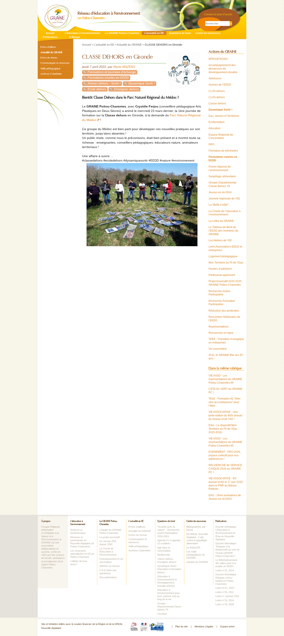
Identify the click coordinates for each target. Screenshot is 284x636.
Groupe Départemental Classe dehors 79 (222, 184)
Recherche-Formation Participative (222, 302)
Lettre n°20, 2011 (224, 592)
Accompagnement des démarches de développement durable (223, 69)
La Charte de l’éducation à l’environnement (225, 213)
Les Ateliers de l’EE (220, 240)
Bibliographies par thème (195, 528)
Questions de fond (180, 33)
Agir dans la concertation (164, 549)
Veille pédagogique (50, 68)
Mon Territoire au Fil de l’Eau (226, 262)
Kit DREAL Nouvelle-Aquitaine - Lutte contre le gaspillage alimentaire (197, 539)
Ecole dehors (97, 89)
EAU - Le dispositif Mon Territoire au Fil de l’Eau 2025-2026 (223, 429)
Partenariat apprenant (222, 275)
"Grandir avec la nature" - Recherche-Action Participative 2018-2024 (168, 531)
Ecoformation (217, 122)
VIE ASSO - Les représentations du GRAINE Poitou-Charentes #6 (225, 379)
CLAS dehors (217, 91)
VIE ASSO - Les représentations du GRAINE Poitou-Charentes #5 (225, 442)
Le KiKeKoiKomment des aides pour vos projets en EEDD (226, 563)
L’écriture (162, 614)
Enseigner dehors (126, 89)
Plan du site (181, 626)
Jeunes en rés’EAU (220, 192)
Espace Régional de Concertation (221, 136)
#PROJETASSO (218, 58)
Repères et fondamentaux (78, 531)
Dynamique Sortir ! (141, 83)
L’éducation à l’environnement (82, 33)
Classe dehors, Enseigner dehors (166, 560)
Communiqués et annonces (54, 63)
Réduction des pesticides (224, 310)
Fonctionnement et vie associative (111, 560)
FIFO (211, 144)
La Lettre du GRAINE (221, 220)
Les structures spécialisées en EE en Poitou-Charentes (82, 553)
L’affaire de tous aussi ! (78, 563)
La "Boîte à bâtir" (219, 204)
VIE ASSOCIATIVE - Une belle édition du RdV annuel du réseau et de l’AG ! (225, 415)
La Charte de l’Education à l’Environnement (107, 551)
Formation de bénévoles (223, 150)
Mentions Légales (204, 626)
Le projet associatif (109, 537)
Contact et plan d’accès (218, 14)
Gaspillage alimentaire (222, 176)
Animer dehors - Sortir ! (104, 83)
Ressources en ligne (221, 332)
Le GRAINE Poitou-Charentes (122, 33)
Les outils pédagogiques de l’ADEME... (195, 554)
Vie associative (218, 348)
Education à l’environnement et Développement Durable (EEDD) (167, 581)
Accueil (50, 33)
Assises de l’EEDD (220, 84)
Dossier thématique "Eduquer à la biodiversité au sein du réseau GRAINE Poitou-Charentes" (227, 549)
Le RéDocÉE (193, 547)
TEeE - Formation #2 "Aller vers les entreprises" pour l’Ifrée (225, 402)
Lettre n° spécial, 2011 (227, 596)
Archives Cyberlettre (51, 74)
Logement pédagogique (223, 256)
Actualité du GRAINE (129, 44)
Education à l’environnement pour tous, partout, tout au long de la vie (168, 595)
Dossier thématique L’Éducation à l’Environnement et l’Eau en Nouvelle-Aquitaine (225, 533)
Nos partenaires (108, 577)
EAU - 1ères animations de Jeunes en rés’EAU (225, 497)
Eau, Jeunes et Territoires (224, 115)
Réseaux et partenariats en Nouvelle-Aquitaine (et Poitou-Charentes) (82, 542)
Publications (50, 37)
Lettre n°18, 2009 (224, 604)
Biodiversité (163, 554)
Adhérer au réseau (109, 566)
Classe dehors (217, 103)
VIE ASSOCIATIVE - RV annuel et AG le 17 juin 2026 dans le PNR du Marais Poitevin (226, 484)
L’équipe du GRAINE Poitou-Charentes (110, 531)
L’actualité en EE (154, 33)
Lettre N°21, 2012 (224, 588)
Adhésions (215, 78)
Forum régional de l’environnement (220, 168)
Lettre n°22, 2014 (224, 570)
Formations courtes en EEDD (108, 77)
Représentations (219, 326)
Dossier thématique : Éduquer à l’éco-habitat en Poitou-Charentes (226, 579)
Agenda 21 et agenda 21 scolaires (168, 542)
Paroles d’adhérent (220, 268)
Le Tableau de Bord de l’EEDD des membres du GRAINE (223, 231)
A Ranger (74, 37)
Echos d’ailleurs (48, 47)
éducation (215, 128)
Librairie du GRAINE (197, 562)
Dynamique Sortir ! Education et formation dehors (169, 569)
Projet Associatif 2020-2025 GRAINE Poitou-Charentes (225, 283)
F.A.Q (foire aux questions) (107, 572)
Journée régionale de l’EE (224, 198)
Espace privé (227, 626)
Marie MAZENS (124, 66)
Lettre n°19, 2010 (224, 600)
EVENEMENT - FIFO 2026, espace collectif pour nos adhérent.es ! (225, 455)
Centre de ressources (207, 33)
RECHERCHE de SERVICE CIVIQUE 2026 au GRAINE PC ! (225, 469)
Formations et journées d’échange (112, 72)
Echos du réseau (48, 57)
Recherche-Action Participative (219, 293)
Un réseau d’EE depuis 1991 (107, 543)
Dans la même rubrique (225, 368)
